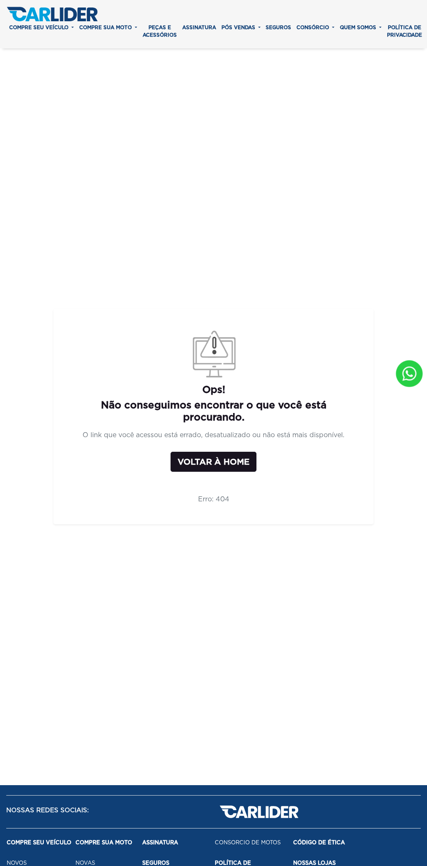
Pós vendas (239, 27)
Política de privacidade (404, 31)
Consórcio (313, 27)
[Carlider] (52, 14)
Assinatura (199, 27)
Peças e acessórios (160, 31)
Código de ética (319, 842)
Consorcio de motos (248, 842)
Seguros (278, 27)
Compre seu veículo (39, 27)
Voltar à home (213, 462)
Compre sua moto (106, 27)
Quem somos (359, 27)
